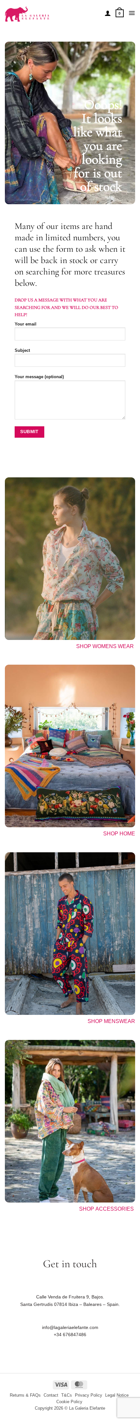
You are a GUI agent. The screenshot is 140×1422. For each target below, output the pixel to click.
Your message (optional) (39, 377)
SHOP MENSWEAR (111, 1021)
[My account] (108, 13)
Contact (51, 1395)
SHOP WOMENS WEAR (105, 646)
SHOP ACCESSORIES (107, 1209)
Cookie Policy (69, 1402)
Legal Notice (117, 1395)
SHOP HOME (119, 833)
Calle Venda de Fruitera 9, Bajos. (70, 1296)
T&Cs (66, 1395)
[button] (120, 13)
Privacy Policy (88, 1395)
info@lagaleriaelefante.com (70, 1327)
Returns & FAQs (25, 1395)
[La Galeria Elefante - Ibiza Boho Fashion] (52, 11)
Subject (22, 350)
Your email (25, 324)
